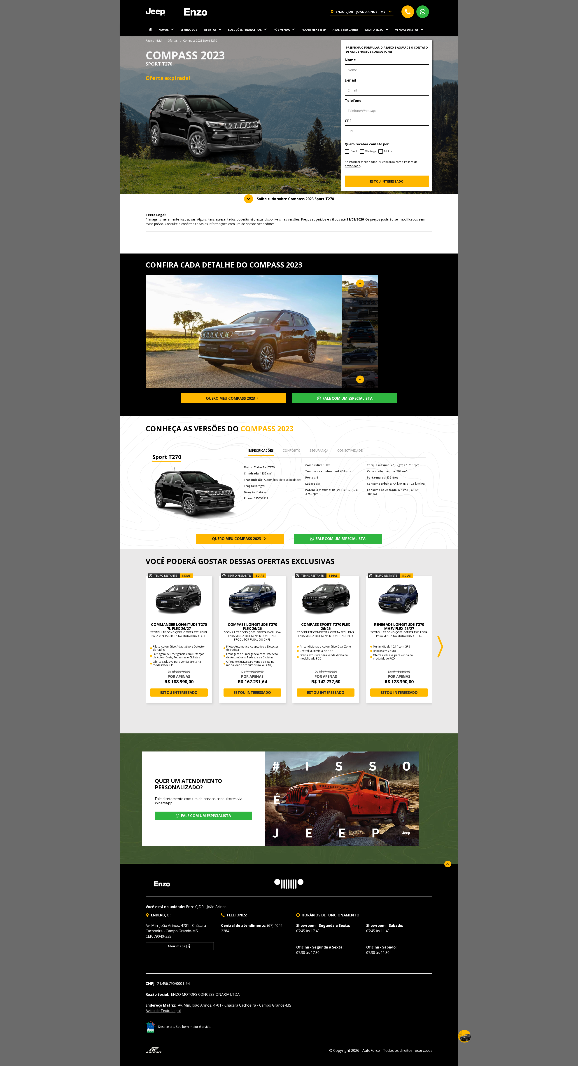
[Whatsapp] (422, 11)
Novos (163, 29)
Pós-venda (281, 29)
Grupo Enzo (374, 29)
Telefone (353, 100)
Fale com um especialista (348, 398)
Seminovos (188, 29)
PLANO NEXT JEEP (313, 29)
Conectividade (350, 450)
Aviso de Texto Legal (163, 1010)
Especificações (261, 450)
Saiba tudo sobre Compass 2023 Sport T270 (295, 198)
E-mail (350, 80)
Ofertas (210, 29)
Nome (350, 59)
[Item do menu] (150, 29)
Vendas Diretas (406, 29)
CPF (348, 120)
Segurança (319, 450)
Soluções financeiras (245, 29)
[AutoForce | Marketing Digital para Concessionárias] (153, 1049)
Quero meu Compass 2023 (230, 398)
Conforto (292, 450)
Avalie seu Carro (345, 29)
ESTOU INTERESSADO (386, 181)
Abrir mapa (177, 946)
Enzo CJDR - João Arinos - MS (360, 11)
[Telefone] (407, 11)
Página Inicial (154, 40)
